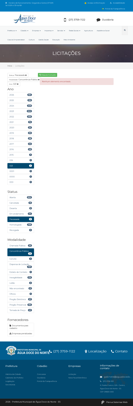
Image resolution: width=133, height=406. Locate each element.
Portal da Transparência (115, 9)
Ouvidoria (41, 378)
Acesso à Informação (96, 3)
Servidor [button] (60, 31)
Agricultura (88, 31)
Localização (97, 351)
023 (13, 84)
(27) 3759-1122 (63, 351)
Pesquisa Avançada (48, 75)
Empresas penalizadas (21, 333)
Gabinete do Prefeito (14, 378)
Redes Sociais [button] (74, 31)
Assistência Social (103, 31)
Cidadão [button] (24, 31)
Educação (56, 40)
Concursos (41, 374)
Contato (121, 351)
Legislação (9, 381)
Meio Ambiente (69, 40)
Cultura (32, 40)
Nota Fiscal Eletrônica (77, 378)
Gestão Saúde (43, 40)
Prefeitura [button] (11, 31)
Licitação (72, 374)
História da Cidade (13, 374)
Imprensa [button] (48, 31)
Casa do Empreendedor (16, 40)
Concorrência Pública (23, 79)
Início (9, 66)
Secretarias (10, 385)
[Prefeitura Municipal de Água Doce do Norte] (24, 19)
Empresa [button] (35, 31)
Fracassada (17, 75)
